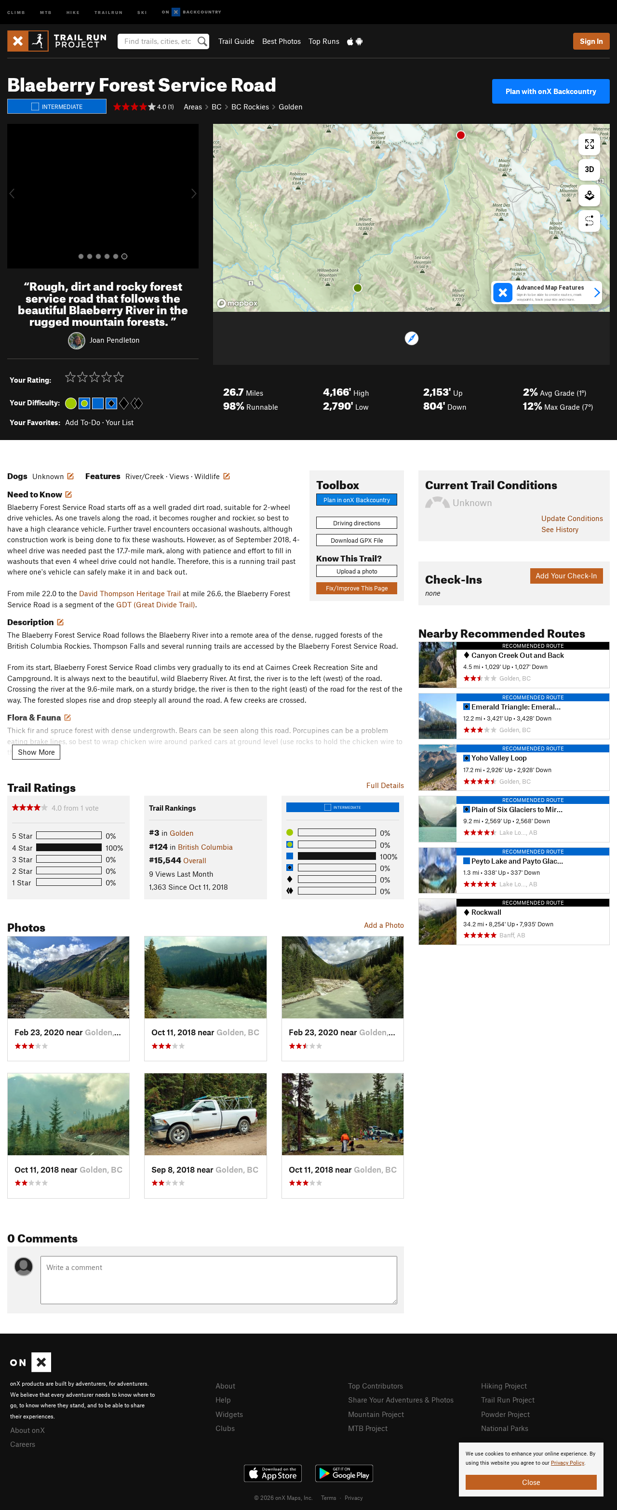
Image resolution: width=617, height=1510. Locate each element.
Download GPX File (357, 540)
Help (223, 1399)
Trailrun (108, 12)
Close (531, 1482)
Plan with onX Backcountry (551, 91)
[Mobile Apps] (354, 41)
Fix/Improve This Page (357, 588)
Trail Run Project (508, 1399)
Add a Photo (384, 925)
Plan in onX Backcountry (356, 500)
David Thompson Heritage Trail (130, 593)
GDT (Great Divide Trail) (155, 604)
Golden (291, 106)
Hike (73, 12)
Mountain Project (376, 1414)
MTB (46, 12)
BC (217, 106)
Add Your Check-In (566, 575)
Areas (193, 106)
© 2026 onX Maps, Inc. (283, 1497)
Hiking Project (504, 1385)
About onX (27, 1430)
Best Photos (281, 41)
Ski (142, 12)
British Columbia (205, 846)
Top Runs (323, 41)
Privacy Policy (567, 1463)
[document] (531, 1469)
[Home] (61, 41)
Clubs (225, 1428)
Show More (36, 752)
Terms (328, 1497)
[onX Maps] (30, 1369)
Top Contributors (375, 1385)
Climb (16, 12)
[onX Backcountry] (191, 12)
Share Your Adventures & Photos (401, 1399)
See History (559, 529)
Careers (22, 1444)
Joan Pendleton (115, 339)
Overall (194, 860)
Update (572, 518)
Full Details (385, 785)
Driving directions (356, 523)
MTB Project (368, 1428)
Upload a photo (356, 571)
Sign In (591, 41)
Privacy (354, 1497)
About (225, 1385)
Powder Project (505, 1414)
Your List (120, 422)
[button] (17, 196)
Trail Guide (236, 41)
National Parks (504, 1428)
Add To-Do (82, 422)
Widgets (229, 1414)
